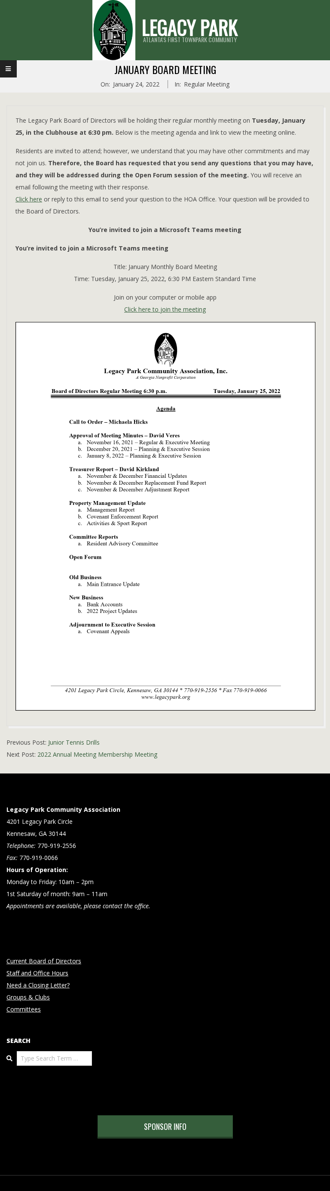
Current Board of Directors (43, 961)
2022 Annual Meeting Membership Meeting (97, 754)
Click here (28, 199)
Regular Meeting (206, 84)
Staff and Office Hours (37, 973)
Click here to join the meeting (165, 309)
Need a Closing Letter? (38, 985)
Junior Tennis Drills (74, 742)
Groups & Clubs (28, 997)
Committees (23, 1009)
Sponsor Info (165, 1126)
